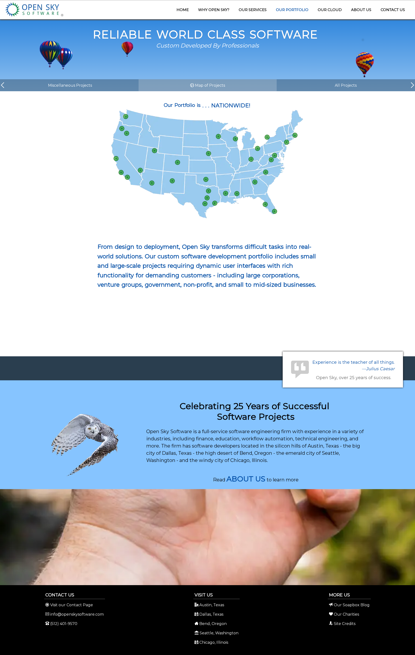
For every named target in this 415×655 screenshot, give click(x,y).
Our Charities (346, 614)
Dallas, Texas (210, 614)
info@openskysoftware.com (76, 614)
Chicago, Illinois (213, 642)
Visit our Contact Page (71, 605)
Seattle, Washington (218, 633)
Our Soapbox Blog (351, 605)
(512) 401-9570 (63, 623)
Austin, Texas (211, 605)
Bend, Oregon (212, 623)
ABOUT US (245, 478)
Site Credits (344, 623)
